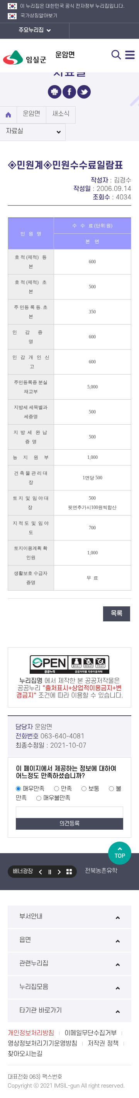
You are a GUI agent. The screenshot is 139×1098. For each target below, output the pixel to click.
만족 (66, 788)
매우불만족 (56, 798)
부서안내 (30, 916)
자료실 (14, 131)
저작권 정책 (103, 1043)
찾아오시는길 (25, 1054)
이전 (40, 871)
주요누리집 (32, 30)
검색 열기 (116, 54)
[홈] (8, 115)
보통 (93, 788)
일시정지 (50, 871)
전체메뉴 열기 (130, 54)
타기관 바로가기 (40, 1010)
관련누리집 (33, 963)
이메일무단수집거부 (90, 1033)
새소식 (61, 113)
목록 (116, 613)
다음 (59, 871)
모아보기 (69, 871)
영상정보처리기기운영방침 (42, 1043)
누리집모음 (33, 987)
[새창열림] (54, 92)
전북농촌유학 (101, 870)
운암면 (31, 113)
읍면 (25, 940)
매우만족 (33, 788)
